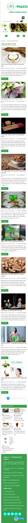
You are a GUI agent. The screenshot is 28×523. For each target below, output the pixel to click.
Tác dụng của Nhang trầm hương (11, 310)
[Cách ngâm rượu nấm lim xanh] (17, 425)
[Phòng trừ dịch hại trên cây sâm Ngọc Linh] (5, 440)
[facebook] (5, 514)
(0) (22, 20)
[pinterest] (19, 514)
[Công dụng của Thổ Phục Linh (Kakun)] (17, 410)
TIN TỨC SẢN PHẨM (21, 68)
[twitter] (16, 514)
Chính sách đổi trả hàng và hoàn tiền (13, 502)
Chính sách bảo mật (8, 491)
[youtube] (12, 514)
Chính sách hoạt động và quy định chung (14, 505)
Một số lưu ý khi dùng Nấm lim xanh (12, 241)
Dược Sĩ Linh (5, 68)
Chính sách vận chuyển (9, 494)
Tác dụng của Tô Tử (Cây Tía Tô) (11, 99)
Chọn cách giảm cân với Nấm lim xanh (13, 208)
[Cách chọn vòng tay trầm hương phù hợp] (5, 425)
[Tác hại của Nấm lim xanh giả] (5, 410)
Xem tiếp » (4, 78)
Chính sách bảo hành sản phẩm (11, 497)
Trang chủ (3, 40)
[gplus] (8, 514)
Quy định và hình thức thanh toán (12, 500)
